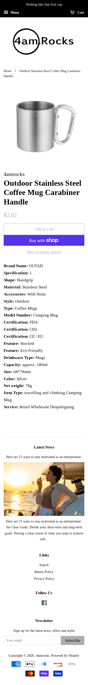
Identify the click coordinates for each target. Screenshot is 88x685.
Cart (80, 12)
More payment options (44, 252)
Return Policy (44, 572)
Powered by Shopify (65, 655)
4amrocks (42, 655)
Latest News (44, 447)
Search (44, 565)
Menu (14, 12)
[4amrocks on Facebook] (44, 604)
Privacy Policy (44, 579)
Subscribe (72, 640)
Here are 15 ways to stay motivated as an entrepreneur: (44, 457)
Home (7, 71)
